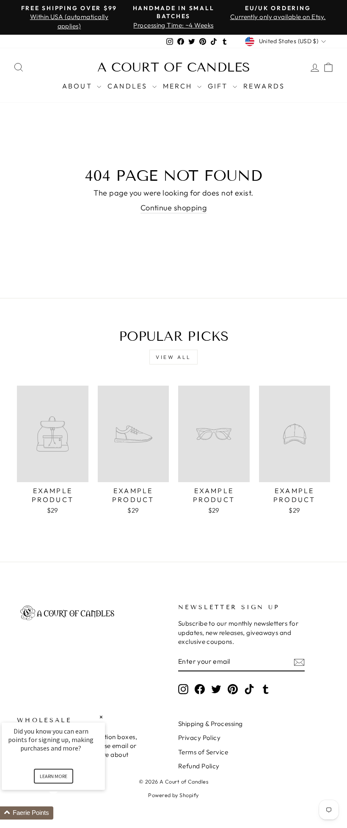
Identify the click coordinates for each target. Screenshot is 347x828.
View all (173, 357)
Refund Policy (199, 766)
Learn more (53, 776)
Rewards (264, 86)
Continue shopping (173, 208)
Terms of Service (203, 752)
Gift (219, 86)
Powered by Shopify (173, 795)
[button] (63, 813)
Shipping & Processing (210, 724)
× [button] (101, 717)
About (78, 86)
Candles (128, 86)
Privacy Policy (199, 738)
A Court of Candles (173, 67)
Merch (179, 86)
